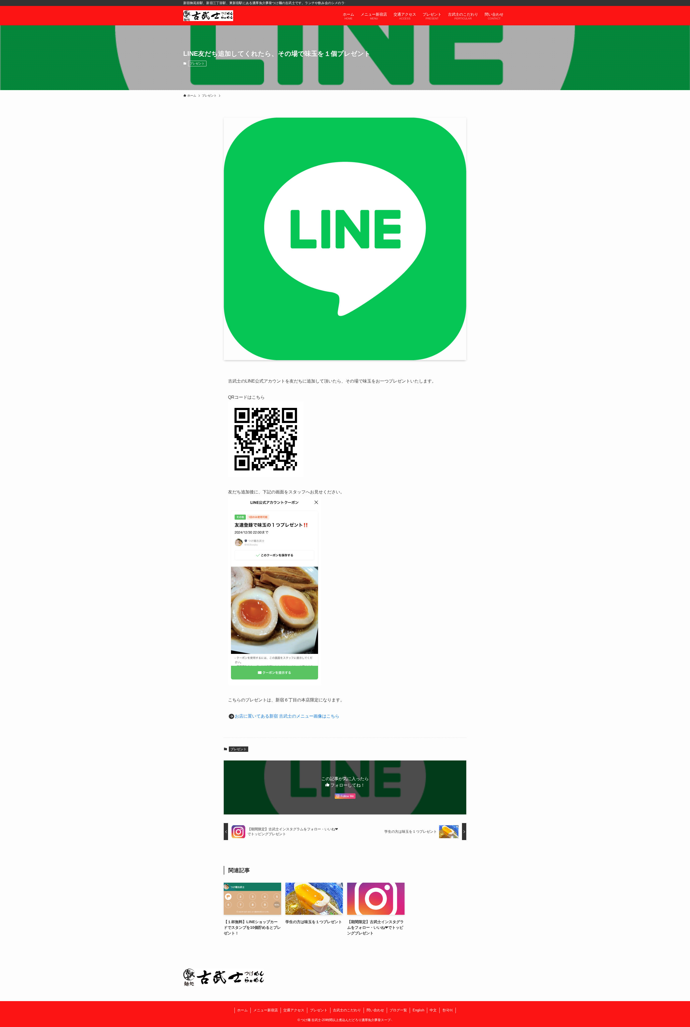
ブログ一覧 (398, 1010)
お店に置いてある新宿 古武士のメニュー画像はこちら (287, 716)
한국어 (447, 1010)
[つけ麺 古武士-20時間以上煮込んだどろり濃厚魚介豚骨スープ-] (208, 15)
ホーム (242, 1010)
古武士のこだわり (347, 1010)
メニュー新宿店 (265, 1010)
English (418, 1010)
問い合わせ (375, 1010)
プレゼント (197, 63)
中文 (433, 1010)
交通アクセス (293, 1010)
